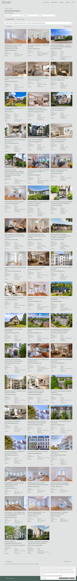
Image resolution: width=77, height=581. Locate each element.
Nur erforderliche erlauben (64, 578)
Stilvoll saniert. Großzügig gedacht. (14, 201)
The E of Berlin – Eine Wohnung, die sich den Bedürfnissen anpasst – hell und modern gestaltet (15, 514)
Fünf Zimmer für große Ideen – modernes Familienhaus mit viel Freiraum (36, 236)
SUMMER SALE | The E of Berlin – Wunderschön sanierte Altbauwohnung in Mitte (14, 46)
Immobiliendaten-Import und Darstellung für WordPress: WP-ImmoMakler (22, 563)
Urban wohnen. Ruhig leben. (35, 139)
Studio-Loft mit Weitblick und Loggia (38, 78)
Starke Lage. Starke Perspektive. (36, 267)
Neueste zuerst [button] (67, 26)
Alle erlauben (72, 578)
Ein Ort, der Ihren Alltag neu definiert (38, 451)
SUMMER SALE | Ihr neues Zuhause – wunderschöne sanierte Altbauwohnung (15, 484)
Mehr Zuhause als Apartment (13, 421)
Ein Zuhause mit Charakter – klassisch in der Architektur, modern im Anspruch (38, 171)
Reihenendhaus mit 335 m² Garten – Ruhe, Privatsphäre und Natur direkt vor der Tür (15, 236)
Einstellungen (43, 578)
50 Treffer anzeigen (10, 19)
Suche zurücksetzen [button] (21, 19)
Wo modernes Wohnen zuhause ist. (14, 297)
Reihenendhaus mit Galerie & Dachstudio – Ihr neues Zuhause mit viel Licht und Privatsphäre (61, 236)
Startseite (6, 8)
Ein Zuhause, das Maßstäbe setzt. (60, 78)
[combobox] (13, 15)
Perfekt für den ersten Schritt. (59, 108)
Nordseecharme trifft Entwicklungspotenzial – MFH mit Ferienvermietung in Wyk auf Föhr (14, 171)
